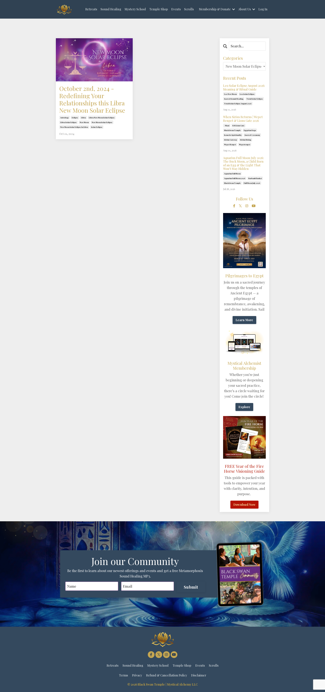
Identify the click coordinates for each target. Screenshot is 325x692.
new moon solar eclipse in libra (74, 127)
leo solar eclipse (247, 94)
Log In (262, 9)
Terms (123, 675)
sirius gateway (230, 140)
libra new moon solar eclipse (102, 117)
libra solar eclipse (68, 122)
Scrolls (189, 9)
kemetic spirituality (233, 135)
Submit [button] (191, 587)
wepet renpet (230, 144)
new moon (84, 122)
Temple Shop (158, 9)
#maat (226, 125)
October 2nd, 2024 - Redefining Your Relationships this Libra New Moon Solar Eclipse (92, 99)
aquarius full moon (232, 173)
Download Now (244, 505)
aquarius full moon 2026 (234, 178)
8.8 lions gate (238, 125)
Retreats (91, 9)
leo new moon (230, 94)
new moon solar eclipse (102, 122)
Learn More (244, 320)
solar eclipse (96, 127)
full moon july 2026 (252, 183)
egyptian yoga (250, 130)
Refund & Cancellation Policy (166, 675)
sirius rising (245, 140)
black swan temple (232, 130)
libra (83, 117)
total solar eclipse (254, 99)
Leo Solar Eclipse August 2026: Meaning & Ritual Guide (244, 87)
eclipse (75, 117)
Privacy (137, 675)
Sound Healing (111, 9)
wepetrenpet (244, 144)
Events (176, 9)
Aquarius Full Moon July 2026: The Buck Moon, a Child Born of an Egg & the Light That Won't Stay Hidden (243, 163)
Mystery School (135, 9)
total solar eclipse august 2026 (238, 103)
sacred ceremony (252, 135)
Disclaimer (198, 675)
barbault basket (255, 178)
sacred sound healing (233, 99)
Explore (244, 407)
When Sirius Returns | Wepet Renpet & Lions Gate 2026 (243, 118)
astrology (64, 117)
